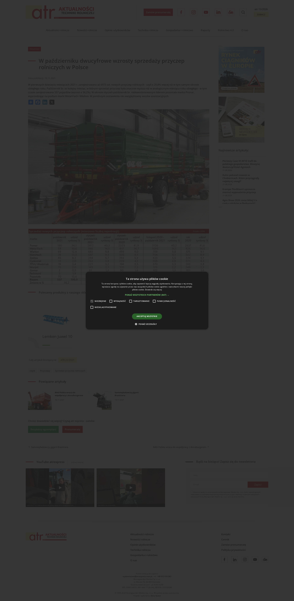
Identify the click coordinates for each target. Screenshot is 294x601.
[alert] (147, 300)
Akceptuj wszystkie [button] (147, 316)
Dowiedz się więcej (153, 289)
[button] (147, 295)
